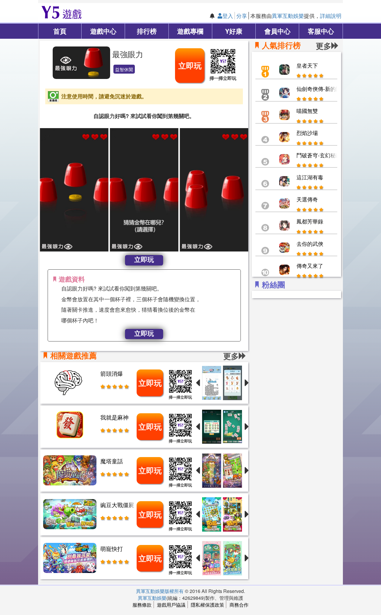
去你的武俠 (309, 243)
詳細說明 (330, 15)
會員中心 (277, 31)
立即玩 (190, 65)
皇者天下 (307, 65)
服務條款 (142, 604)
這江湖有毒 (309, 177)
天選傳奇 (307, 199)
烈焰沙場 (307, 132)
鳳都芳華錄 (309, 221)
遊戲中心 (103, 31)
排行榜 (147, 31)
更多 (323, 45)
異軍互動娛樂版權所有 (160, 590)
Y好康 (233, 31)
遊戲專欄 (190, 31)
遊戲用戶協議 (171, 604)
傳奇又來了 (309, 265)
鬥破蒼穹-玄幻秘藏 (318, 155)
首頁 (59, 31)
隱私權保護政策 (207, 604)
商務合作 (239, 604)
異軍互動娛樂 (288, 15)
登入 (227, 15)
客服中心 (321, 31)
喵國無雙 (307, 110)
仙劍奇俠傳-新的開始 (321, 88)
